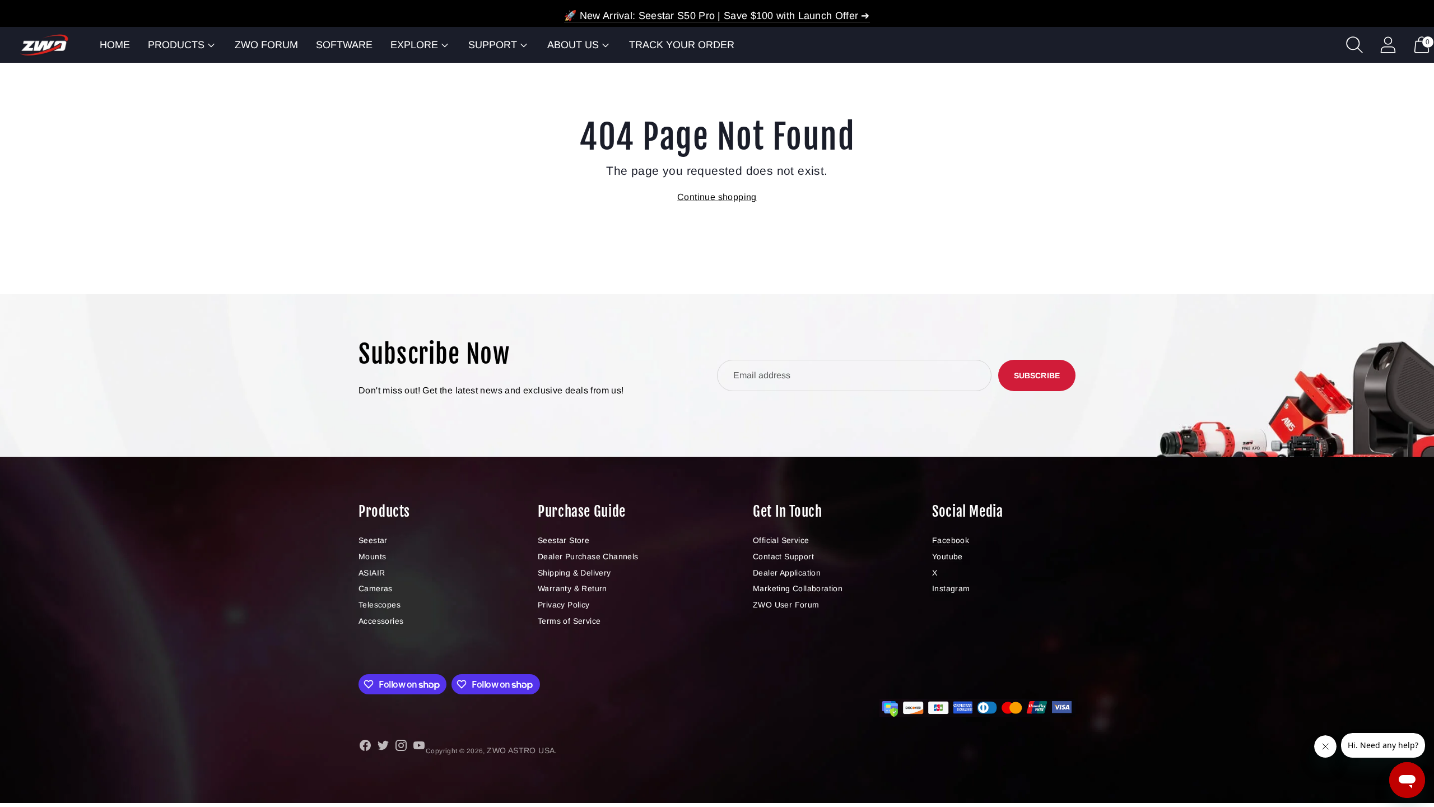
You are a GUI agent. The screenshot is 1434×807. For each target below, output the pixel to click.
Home (115, 44)
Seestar (373, 540)
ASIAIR (371, 572)
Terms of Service (569, 620)
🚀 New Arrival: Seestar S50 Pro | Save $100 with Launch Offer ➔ (717, 15)
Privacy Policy (564, 604)
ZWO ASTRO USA (521, 750)
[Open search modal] (1354, 45)
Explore (414, 44)
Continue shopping (717, 197)
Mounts (372, 556)
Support (492, 44)
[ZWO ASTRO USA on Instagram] (401, 747)
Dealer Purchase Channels (588, 556)
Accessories (380, 620)
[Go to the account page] (1388, 45)
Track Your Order (681, 44)
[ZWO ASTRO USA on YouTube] (419, 747)
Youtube (947, 556)
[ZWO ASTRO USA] (44, 45)
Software (344, 44)
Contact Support (783, 556)
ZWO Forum (266, 44)
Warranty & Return (572, 588)
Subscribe (1037, 375)
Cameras (375, 588)
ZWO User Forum (786, 604)
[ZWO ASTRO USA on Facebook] (365, 747)
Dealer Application (787, 572)
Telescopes (379, 604)
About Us (573, 44)
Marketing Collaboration (797, 588)
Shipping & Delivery (574, 572)
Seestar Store (563, 540)
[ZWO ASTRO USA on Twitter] (383, 747)
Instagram (951, 588)
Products (176, 44)
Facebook (950, 540)
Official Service (781, 540)
